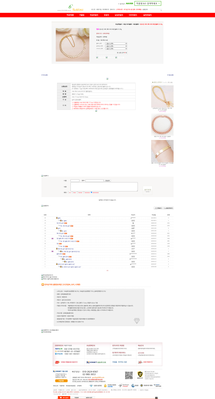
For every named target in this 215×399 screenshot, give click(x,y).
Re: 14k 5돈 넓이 (65, 226)
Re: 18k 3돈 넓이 (65, 236)
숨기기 (156, 398)
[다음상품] (170, 75)
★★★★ (87, 192)
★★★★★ (95, 192)
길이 (59, 228)
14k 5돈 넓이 (60, 223)
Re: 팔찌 (64, 221)
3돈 (58, 243)
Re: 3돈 (63, 246)
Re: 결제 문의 (64, 256)
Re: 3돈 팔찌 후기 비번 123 (68, 241)
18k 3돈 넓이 (60, 233)
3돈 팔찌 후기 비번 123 (63, 238)
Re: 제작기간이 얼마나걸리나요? (71, 267)
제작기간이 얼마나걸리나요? (66, 264)
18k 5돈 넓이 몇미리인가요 (66, 249)
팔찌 (59, 218)
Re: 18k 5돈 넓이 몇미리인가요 (71, 251)
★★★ (80, 192)
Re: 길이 (64, 231)
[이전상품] (44, 75)
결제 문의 (59, 254)
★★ (74, 192)
